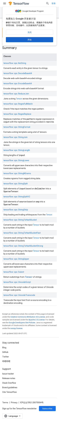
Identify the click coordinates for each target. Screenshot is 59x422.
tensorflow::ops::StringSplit (15, 183)
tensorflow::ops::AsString (14, 63)
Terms (5, 402)
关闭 (29, 32)
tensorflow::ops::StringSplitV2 (16, 196)
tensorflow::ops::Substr (13, 272)
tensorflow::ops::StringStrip (15, 209)
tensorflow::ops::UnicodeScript (17, 282)
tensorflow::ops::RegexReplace (17, 114)
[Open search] (47, 3)
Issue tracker (8, 374)
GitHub (5, 352)
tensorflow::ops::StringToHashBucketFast (22, 233)
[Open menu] (4, 3)
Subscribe (47, 408)
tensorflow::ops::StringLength (16, 150)
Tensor (19, 99)
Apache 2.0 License (36, 320)
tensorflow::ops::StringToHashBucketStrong (23, 246)
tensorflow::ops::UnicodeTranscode (19, 295)
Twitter (5, 357)
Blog (4, 347)
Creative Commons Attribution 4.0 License (27, 317)
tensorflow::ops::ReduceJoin (16, 94)
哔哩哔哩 (6, 361)
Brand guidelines (9, 387)
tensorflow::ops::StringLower (16, 160)
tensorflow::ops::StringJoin (15, 137)
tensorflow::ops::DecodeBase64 (17, 73)
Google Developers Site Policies (22, 322)
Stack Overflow (9, 383)
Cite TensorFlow (9, 392)
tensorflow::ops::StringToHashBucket (20, 220)
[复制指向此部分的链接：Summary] (19, 48)
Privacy (14, 402)
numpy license (16, 328)
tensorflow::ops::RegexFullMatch (18, 104)
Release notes (8, 378)
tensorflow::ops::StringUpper (16, 259)
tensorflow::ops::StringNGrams (17, 173)
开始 (29, 39)
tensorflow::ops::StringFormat (16, 127)
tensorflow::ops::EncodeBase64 (17, 83)
